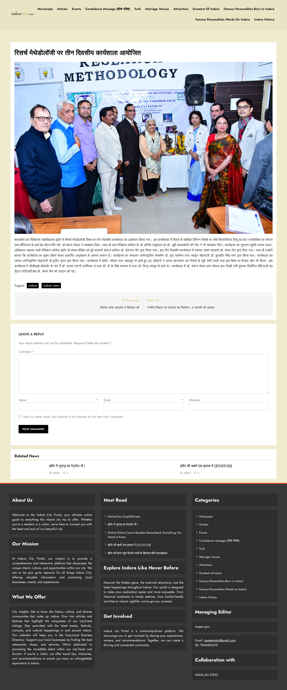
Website (194, 400)
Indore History (264, 19)
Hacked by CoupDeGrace (124, 516)
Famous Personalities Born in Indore (249, 9)
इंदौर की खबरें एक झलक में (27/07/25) (206, 465)
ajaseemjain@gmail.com (220, 640)
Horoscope (45, 9)
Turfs (137, 9)
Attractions (180, 9)
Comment (26, 351)
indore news (51, 285)
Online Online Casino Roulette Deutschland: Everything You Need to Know (144, 535)
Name (58, 400)
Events (76, 9)
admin (56, 473)
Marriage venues (157, 9)
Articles (62, 9)
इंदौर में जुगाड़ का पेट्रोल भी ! (67, 465)
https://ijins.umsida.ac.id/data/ (284, 4)
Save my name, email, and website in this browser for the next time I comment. (73, 417)
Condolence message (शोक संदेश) (107, 9)
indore (33, 285)
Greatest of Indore (206, 9)
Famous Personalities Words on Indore (222, 19)
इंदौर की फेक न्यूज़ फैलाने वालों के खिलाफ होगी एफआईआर (138, 553)
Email (143, 400)
